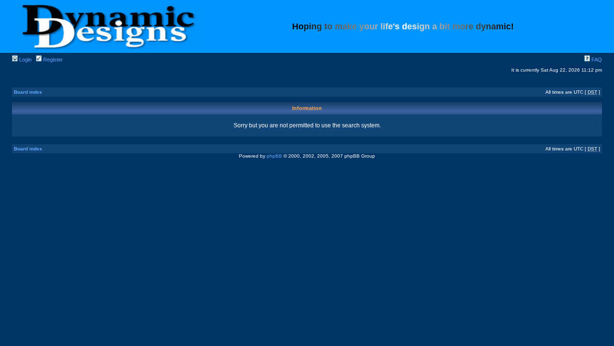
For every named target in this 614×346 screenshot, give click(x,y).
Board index (28, 92)
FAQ (596, 59)
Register (52, 59)
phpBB (274, 156)
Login (25, 59)
